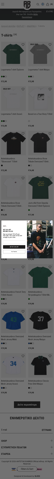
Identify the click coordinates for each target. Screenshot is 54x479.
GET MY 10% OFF (14, 246)
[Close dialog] (51, 222)
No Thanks (14, 251)
